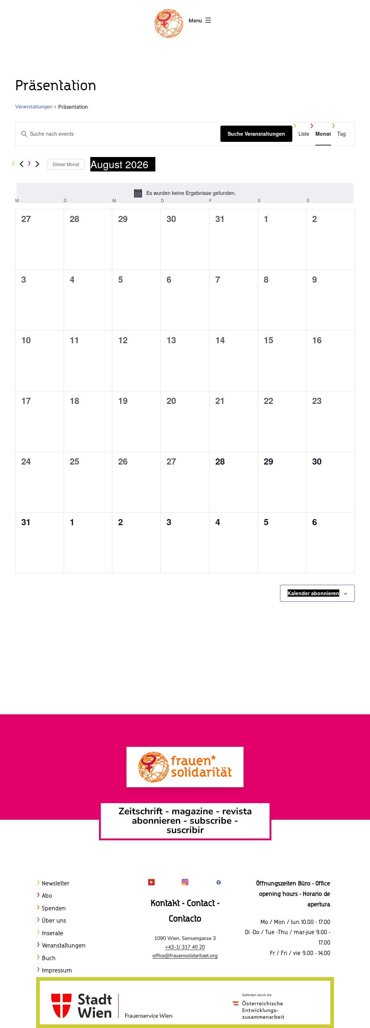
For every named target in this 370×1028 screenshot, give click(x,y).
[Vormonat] (21, 164)
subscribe (211, 820)
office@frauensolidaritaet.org (185, 955)
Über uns (54, 921)
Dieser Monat (66, 164)
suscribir (185, 830)
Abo (47, 896)
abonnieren (156, 820)
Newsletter (55, 884)
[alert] (185, 193)
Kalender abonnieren (313, 593)
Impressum (57, 970)
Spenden (54, 908)
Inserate (52, 933)
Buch (49, 958)
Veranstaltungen (33, 106)
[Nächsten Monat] (37, 164)
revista (237, 811)
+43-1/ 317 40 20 (185, 947)
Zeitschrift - (145, 811)
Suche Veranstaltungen (256, 133)
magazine (194, 811)
